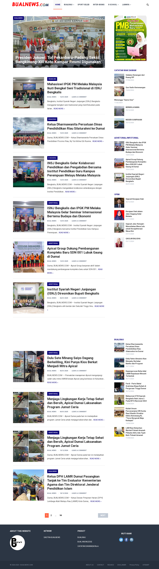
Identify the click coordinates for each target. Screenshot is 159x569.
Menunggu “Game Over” (124, 100)
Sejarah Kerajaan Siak (135, 199)
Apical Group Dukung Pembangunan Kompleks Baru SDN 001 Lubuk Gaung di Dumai (74, 252)
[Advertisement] (59, 334)
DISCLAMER (121, 565)
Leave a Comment (79, 97)
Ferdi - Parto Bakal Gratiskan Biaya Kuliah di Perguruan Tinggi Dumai (136, 386)
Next (103, 515)
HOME (57, 5)
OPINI (116, 194)
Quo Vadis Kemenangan (135, 87)
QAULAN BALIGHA (133, 239)
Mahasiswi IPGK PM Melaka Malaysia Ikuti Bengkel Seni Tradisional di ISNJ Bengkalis (74, 88)
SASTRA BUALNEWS (52, 537)
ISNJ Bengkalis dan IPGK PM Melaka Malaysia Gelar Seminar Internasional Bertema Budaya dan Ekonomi (74, 212)
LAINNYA (125, 5)
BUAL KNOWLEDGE (85, 542)
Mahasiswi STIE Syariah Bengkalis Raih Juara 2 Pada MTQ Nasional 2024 (136, 398)
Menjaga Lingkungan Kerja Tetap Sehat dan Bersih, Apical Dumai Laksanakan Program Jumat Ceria (75, 403)
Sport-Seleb (83, 5)
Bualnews (18, 18)
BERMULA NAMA (132, 107)
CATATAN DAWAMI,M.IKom (88, 546)
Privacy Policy (134, 565)
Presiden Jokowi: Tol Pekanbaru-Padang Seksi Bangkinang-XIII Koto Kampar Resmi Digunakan (58, 59)
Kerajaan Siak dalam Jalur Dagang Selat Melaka (134, 213)
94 (61, 515)
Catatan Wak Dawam (125, 70)
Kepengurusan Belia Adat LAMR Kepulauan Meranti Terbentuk (136, 373)
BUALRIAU (68, 5)
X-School (112, 5)
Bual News (51, 97)
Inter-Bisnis (98, 5)
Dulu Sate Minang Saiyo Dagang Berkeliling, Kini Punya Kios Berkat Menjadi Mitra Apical (72, 362)
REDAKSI (110, 565)
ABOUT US (90, 565)
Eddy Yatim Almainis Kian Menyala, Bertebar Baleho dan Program (136, 361)
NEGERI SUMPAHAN (134, 120)
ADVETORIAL (53, 203)
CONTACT (100, 565)
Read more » (59, 109)
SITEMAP (146, 565)
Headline (52, 79)
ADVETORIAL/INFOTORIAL (126, 138)
